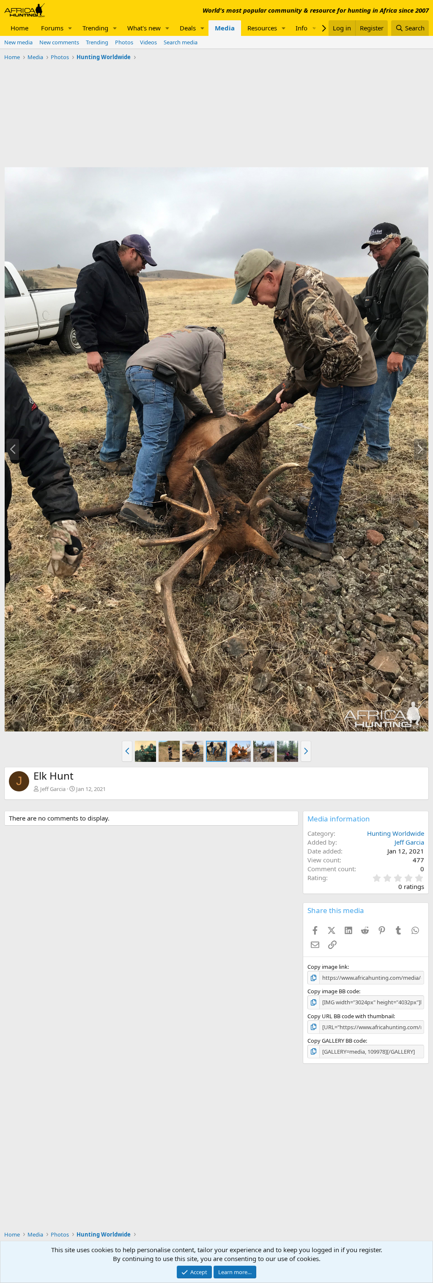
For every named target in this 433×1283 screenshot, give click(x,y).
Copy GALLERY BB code (336, 1040)
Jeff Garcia (53, 789)
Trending (95, 28)
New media (18, 42)
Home (19, 28)
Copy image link (327, 966)
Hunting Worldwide (395, 833)
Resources (262, 28)
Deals (188, 28)
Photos (124, 42)
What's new (144, 28)
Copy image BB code (333, 991)
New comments (59, 42)
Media (225, 28)
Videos (148, 42)
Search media (180, 42)
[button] (70, 28)
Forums (52, 28)
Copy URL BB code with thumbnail (350, 1016)
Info (301, 28)
